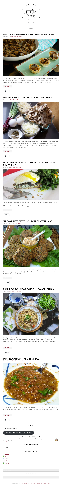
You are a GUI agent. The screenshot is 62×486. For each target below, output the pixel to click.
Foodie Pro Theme (25, 483)
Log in (48, 483)
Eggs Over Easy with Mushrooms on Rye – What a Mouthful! (31, 163)
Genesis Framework (35, 483)
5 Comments (18, 167)
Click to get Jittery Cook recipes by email (18, 433)
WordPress (43, 483)
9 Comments (18, 291)
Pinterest (6, 456)
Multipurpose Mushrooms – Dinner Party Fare (29, 34)
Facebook (7, 454)
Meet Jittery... (6, 441)
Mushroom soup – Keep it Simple (21, 358)
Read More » (7, 86)
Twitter (6, 458)
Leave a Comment (22, 360)
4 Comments (19, 99)
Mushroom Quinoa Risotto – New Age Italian (28, 289)
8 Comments (19, 36)
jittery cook (31, 13)
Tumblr (6, 461)
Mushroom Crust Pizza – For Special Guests (28, 97)
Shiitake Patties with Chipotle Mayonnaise (27, 221)
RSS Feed (7, 463)
